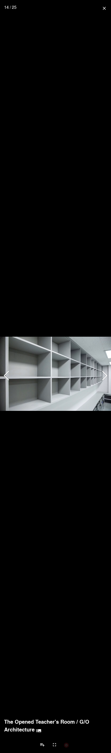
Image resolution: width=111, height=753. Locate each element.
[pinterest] (66, 745)
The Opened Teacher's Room (39, 722)
